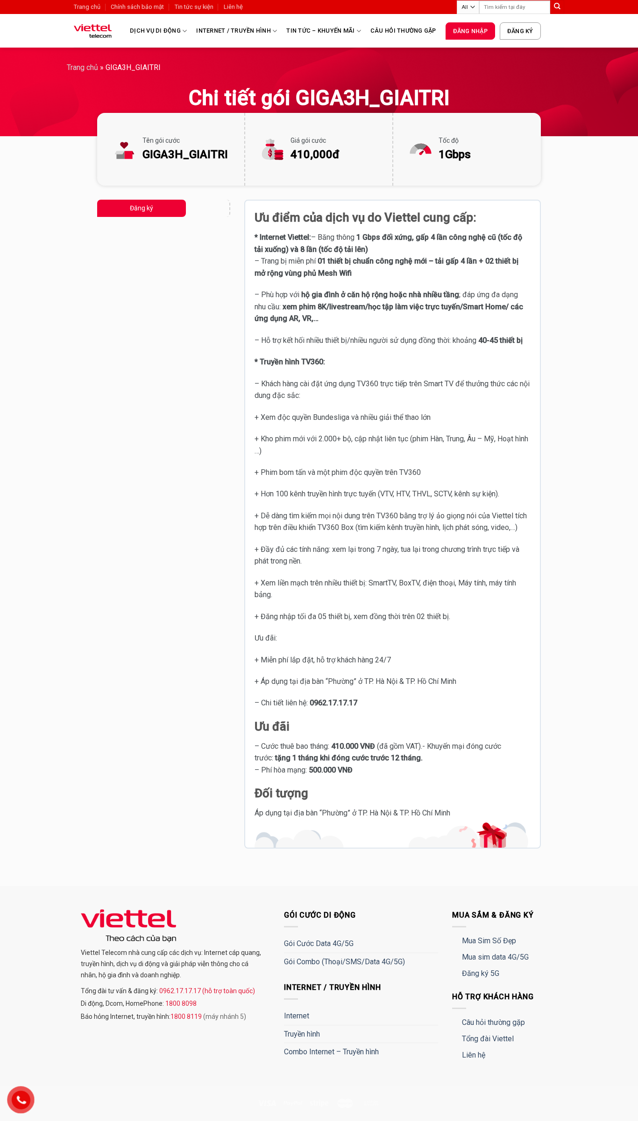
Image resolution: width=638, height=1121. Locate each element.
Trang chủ (87, 6)
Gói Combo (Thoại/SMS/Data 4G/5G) (344, 961)
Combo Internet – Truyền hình (331, 1051)
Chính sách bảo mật (137, 6)
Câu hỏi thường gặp (403, 30)
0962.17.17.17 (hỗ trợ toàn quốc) (206, 991)
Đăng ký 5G (480, 973)
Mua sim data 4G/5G (495, 957)
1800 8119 (186, 1016)
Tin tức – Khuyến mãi (320, 30)
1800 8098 (180, 1003)
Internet (296, 1015)
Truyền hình (302, 1034)
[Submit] (557, 7)
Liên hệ (233, 6)
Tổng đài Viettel (488, 1038)
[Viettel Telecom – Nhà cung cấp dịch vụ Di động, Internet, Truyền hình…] (95, 31)
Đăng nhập (470, 31)
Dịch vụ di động (155, 30)
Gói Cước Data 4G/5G (319, 943)
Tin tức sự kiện (194, 6)
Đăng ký (520, 31)
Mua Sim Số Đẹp (489, 940)
